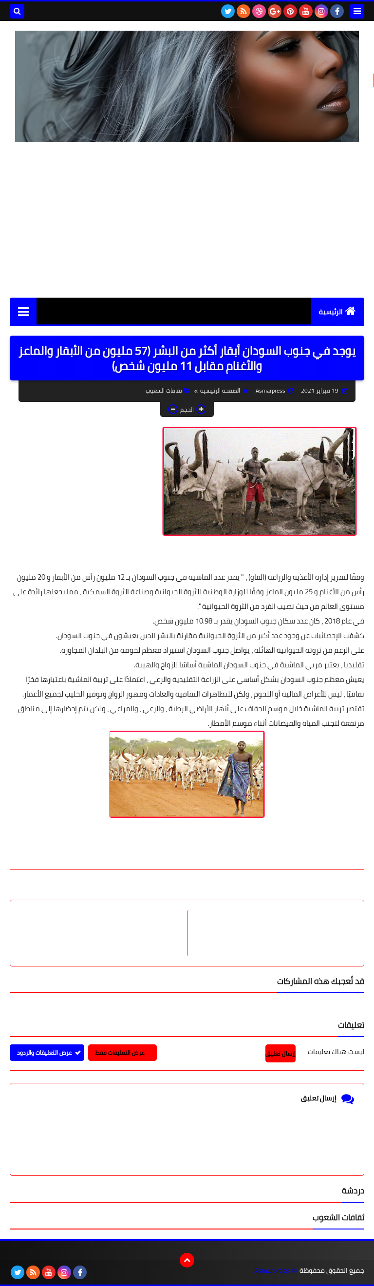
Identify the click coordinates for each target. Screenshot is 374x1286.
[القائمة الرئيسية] (23, 311)
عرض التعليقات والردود (44, 1052)
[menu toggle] (357, 11)
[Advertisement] (187, 219)
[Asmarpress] (187, 86)
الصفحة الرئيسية (220, 390)
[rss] (243, 11)
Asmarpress (271, 1271)
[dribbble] (259, 11)
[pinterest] (290, 11)
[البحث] (17, 11)
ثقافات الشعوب (164, 390)
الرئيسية (331, 311)
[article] (103, 933)
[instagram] (321, 11)
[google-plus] (274, 11)
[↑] (187, 1260)
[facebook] (337, 11)
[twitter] (228, 11)
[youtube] (306, 11)
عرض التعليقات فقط (120, 1052)
